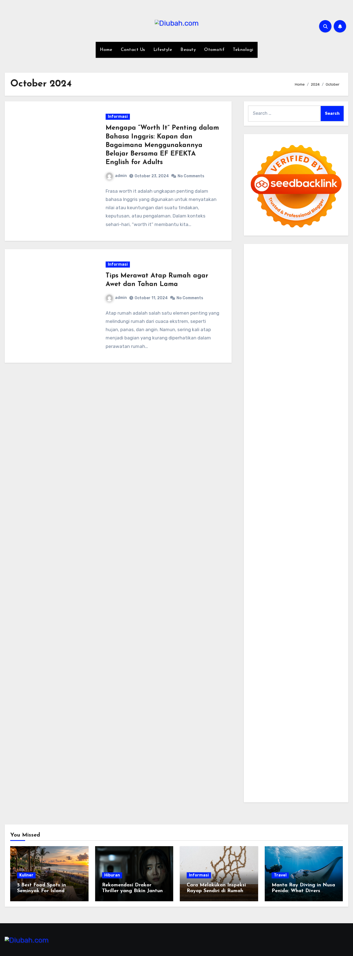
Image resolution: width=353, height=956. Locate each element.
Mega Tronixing (280, 439)
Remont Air (316, 549)
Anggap (319, 722)
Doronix (323, 259)
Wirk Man (301, 588)
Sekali (326, 753)
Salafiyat (307, 322)
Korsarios (257, 494)
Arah (266, 698)
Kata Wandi (313, 612)
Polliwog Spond (305, 267)
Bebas (288, 706)
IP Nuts (301, 510)
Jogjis (254, 353)
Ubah (312, 729)
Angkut (326, 690)
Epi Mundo (258, 322)
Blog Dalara (315, 314)
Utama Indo (260, 369)
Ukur (253, 737)
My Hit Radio (295, 361)
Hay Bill (296, 549)
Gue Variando (306, 518)
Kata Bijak (284, 345)
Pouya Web (306, 455)
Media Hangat (262, 792)
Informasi (118, 116)
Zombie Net (282, 393)
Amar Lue (327, 447)
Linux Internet (302, 557)
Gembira (275, 753)
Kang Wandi (274, 620)
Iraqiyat (308, 463)
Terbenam (271, 706)
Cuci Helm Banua (283, 612)
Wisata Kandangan (309, 628)
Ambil (273, 690)
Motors (255, 251)
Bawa (254, 706)
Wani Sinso (333, 353)
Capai (282, 729)
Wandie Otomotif (304, 620)
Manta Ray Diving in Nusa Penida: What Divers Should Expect (303, 891)
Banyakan (278, 745)
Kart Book (288, 424)
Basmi (288, 698)
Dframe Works (287, 291)
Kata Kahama (283, 322)
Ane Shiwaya (280, 455)
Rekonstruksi (301, 408)
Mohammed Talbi (289, 471)
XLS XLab (283, 526)
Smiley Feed (260, 432)
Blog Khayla (277, 628)
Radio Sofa (316, 596)
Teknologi (243, 50)
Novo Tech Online (313, 393)
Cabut (287, 714)
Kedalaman (319, 745)
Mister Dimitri (273, 408)
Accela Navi (260, 291)
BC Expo (276, 479)
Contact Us (133, 50)
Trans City (321, 581)
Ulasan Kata (271, 737)
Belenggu (306, 706)
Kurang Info (323, 635)
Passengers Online (308, 298)
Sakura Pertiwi (295, 667)
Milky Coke (258, 518)
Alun (253, 690)
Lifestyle (162, 50)
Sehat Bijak (329, 675)
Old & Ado (281, 518)
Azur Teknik (300, 251)
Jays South (273, 353)
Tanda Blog (318, 777)
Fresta (293, 353)
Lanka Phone (301, 259)
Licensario (258, 502)
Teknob (302, 581)
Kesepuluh (280, 761)
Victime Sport (279, 510)
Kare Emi (257, 455)
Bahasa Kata (291, 792)
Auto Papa (316, 306)
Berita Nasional (293, 643)
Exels (271, 424)
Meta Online (260, 345)
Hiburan (112, 875)
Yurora (327, 338)
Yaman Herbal (308, 526)
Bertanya (257, 682)
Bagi (276, 698)
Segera (311, 753)
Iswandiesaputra (282, 604)
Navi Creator (291, 596)
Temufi (286, 447)
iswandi (256, 604)
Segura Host (310, 439)
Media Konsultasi (297, 784)
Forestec (278, 549)
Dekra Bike (324, 479)
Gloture (306, 424)
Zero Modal (303, 283)
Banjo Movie (308, 541)
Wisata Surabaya (322, 573)
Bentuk (255, 714)
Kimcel (280, 259)
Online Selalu (328, 659)
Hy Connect (314, 369)
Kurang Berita (262, 643)
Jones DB (294, 573)
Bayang (317, 698)
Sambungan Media (311, 761)
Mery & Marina (280, 400)
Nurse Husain (308, 385)
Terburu (272, 714)
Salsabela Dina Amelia (286, 635)
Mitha (301, 345)
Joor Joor (318, 471)
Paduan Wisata (263, 667)
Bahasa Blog (292, 777)
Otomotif (214, 50)
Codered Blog (262, 463)
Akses (304, 722)
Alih (263, 690)
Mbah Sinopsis (322, 345)
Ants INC (278, 298)
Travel (280, 875)
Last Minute (280, 494)
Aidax (295, 369)
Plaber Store (278, 283)
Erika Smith (312, 432)
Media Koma (260, 651)
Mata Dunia (282, 581)
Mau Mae (265, 588)
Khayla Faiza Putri (319, 604)
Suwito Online (262, 596)
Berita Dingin (319, 769)
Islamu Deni (307, 330)
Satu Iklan (275, 659)
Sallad (323, 400)
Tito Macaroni (306, 565)
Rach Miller (332, 416)
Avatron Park (261, 314)
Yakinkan (294, 753)
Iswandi (256, 612)
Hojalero (256, 400)
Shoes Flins (259, 471)
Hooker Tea (267, 447)
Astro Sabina (289, 314)
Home (106, 50)
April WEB (310, 353)
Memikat (256, 753)
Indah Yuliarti (284, 675)
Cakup (319, 714)
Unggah (298, 729)
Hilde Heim (314, 291)
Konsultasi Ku (262, 769)
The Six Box (313, 502)
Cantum (303, 714)
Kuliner (26, 875)
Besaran (298, 745)
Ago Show (326, 408)
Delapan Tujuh (328, 251)
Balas (301, 698)
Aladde (255, 361)
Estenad (256, 377)
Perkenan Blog (263, 777)
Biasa (322, 706)
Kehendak (258, 761)
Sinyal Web (321, 643)
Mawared (326, 486)
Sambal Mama (323, 361)
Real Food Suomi (299, 486)
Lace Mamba (275, 267)
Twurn (335, 314)
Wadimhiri (258, 298)
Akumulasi (291, 690)
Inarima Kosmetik (311, 494)
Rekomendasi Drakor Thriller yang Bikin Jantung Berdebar (134, 891)
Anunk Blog (275, 251)
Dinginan (257, 745)
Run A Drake (282, 541)
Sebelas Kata (300, 659)
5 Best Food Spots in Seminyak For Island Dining (41, 891)
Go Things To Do (274, 565)
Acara (289, 682)
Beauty (188, 50)
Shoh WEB (258, 393)
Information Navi (265, 573)
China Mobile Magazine (296, 416)
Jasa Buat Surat (302, 377)
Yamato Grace (279, 330)
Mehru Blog (331, 330)
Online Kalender (264, 486)
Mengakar (287, 722)
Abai (331, 682)
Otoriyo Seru (323, 510)
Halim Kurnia (324, 667)
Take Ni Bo (326, 283)
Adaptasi (305, 682)
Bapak (320, 737)
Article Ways (299, 479)
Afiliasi (275, 682)
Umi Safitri (258, 675)
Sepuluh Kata (290, 769)
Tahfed (283, 588)
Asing (254, 698)
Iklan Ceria (328, 322)
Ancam (310, 690)
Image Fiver (260, 259)
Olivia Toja (282, 338)
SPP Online (326, 424)
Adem (269, 722)
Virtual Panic (280, 385)
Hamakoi (275, 377)
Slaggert (273, 361)
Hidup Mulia (260, 416)
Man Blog (320, 588)
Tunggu (327, 729)
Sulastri (331, 385)
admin (121, 175)
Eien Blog (305, 400)
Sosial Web (312, 651)
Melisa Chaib (306, 338)
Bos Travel (258, 581)
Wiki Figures (285, 275)
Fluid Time (288, 463)
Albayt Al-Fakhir (287, 306)
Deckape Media (301, 533)
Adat (321, 682)
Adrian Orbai (287, 432)
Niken (337, 588)
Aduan (334, 714)
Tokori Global (272, 533)
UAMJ (267, 526)
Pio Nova (326, 463)
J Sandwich (273, 557)
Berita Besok (287, 651)
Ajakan (255, 722)
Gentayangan (298, 737)
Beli (329, 698)
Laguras (256, 424)
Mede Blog (329, 455)
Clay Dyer (258, 549)
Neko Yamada (312, 275)
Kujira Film (305, 447)
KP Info (280, 369)
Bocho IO (331, 541)
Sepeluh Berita (263, 784)
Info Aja (307, 675)
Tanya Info (326, 784)
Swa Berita (259, 338)
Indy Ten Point (285, 502)
